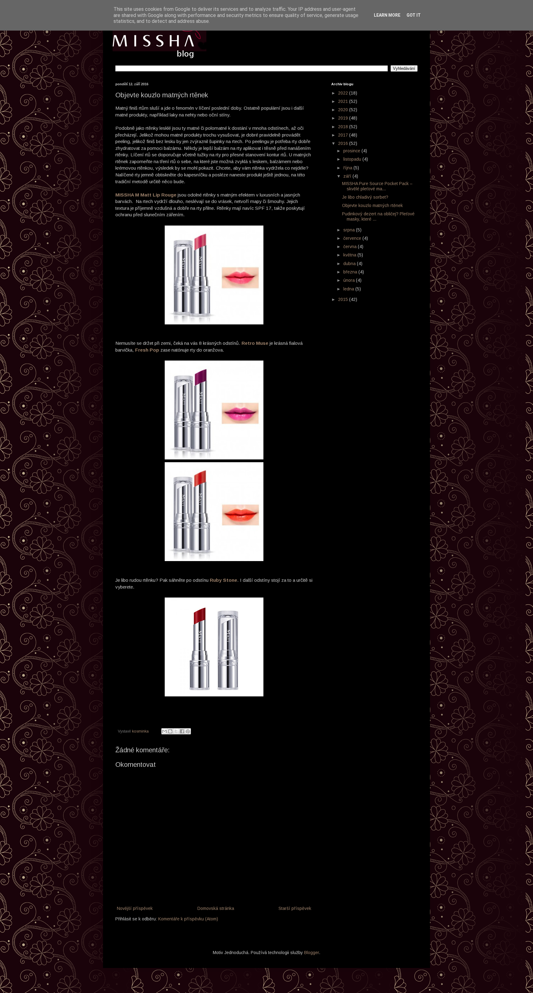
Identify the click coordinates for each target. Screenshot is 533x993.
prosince (352, 150)
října (348, 167)
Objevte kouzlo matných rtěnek (372, 205)
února (349, 280)
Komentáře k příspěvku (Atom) (188, 918)
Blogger (311, 952)
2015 (343, 299)
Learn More (387, 15)
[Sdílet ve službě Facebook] (182, 731)
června (350, 246)
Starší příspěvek (295, 908)
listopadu (352, 159)
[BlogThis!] (170, 731)
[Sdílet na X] (176, 731)
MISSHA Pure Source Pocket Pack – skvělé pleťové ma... (377, 186)
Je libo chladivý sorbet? (365, 197)
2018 (343, 126)
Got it (414, 15)
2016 (343, 143)
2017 (343, 135)
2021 (343, 101)
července (352, 238)
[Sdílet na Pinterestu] (188, 731)
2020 (343, 109)
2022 (343, 93)
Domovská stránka (215, 908)
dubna (350, 263)
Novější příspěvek (135, 908)
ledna (349, 288)
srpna (349, 229)
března (350, 271)
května (350, 254)
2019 (343, 118)
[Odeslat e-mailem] (164, 731)
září (348, 176)
